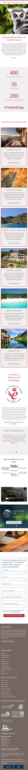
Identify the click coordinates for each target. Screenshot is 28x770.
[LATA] (6, 727)
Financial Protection (6, 667)
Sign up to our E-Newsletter (8, 696)
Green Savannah (5, 655)
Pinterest (15, 645)
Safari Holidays (5, 692)
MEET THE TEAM (16, 516)
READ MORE (14, 57)
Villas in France (5, 684)
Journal (3, 671)
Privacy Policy (4, 663)
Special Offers (4, 657)
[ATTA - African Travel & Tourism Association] (5, 714)
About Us (3, 653)
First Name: (6, 570)
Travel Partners (5, 661)
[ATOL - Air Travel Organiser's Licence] (20, 706)
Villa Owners (4, 673)
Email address (6, 584)
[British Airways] (8, 706)
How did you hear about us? (10, 603)
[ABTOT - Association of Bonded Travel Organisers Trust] (18, 714)
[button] (10, 29)
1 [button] (6, 452)
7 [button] (21, 452)
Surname (5, 577)
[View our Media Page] (14, 470)
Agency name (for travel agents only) (12, 597)
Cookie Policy (4, 665)
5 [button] (16, 452)
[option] (14, 19)
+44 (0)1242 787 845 (13, 522)
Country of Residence (8, 590)
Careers (3, 659)
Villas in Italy (4, 682)
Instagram (11, 645)
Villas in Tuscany (5, 690)
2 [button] (9, 452)
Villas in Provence (5, 688)
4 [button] (14, 452)
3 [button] (11, 452)
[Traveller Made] (7, 720)
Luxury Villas (4, 680)
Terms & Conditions (6, 669)
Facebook (2, 645)
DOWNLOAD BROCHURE (14, 547)
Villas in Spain (4, 686)
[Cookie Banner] (14, 764)
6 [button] (18, 452)
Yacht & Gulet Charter (6, 694)
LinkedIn (6, 645)
